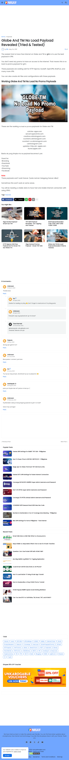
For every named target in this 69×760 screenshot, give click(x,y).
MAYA (34, 651)
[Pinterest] (29, 199)
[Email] (33, 199)
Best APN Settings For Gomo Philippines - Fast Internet (30, 520)
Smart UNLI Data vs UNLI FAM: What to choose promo (29, 536)
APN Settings (28, 641)
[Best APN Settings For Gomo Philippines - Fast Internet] (7, 523)
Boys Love (54, 651)
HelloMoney (26, 651)
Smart (59, 641)
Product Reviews (9, 644)
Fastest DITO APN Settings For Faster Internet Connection (31, 474)
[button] (2, 2)
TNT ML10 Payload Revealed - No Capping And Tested (33, 223)
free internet (17, 324)
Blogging (38, 654)
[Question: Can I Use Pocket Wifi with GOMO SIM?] (7, 553)
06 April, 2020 (16, 300)
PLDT (41, 647)
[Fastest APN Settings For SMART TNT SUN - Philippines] (7, 454)
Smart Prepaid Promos (47, 644)
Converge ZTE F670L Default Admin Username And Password (32, 497)
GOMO (36, 641)
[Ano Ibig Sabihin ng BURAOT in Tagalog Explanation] (7, 561)
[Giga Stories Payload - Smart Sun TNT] (12, 213)
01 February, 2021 (11, 400)
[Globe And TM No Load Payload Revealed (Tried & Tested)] (57, 235)
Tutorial (6, 641)
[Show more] (36, 199)
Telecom (19, 644)
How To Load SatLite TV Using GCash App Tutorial (28, 574)
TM (16, 654)
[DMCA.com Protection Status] (34, 754)
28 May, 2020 (10, 342)
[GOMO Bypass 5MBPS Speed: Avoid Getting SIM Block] (7, 592)
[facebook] (26, 742)
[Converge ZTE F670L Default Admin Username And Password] (7, 500)
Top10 (9, 657)
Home (3, 36)
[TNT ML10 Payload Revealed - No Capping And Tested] (34, 213)
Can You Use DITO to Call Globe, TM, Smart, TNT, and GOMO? (32, 597)
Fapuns (9, 340)
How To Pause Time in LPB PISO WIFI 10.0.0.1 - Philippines (30, 459)
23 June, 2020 (11, 371)
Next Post (64, 442)
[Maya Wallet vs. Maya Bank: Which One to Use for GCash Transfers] (7, 546)
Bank (31, 654)
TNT (39, 651)
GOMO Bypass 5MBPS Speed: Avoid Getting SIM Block (29, 590)
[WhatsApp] (26, 199)
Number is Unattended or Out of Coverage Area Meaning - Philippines (35, 513)
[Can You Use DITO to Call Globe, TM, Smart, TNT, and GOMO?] (7, 600)
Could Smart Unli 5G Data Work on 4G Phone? (27, 567)
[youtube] (42, 742)
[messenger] (30, 742)
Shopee (60, 654)
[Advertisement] (34, 20)
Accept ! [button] (7, 755)
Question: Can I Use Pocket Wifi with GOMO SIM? (28, 551)
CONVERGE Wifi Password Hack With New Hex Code (28, 505)
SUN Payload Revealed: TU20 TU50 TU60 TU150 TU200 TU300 (56, 223)
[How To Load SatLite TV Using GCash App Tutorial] (7, 576)
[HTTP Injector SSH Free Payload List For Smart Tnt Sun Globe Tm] (12, 235)
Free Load (35, 644)
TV (4, 657)
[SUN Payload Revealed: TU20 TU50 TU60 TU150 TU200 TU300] (57, 213)
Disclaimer (36, 757)
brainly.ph (46, 651)
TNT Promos (17, 647)
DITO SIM (19, 641)
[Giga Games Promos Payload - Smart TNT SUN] (34, 235)
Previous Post (6, 442)
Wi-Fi (26, 654)
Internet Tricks (51, 641)
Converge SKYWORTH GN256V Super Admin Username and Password (34, 482)
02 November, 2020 (18, 325)
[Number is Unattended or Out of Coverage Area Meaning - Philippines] (7, 515)
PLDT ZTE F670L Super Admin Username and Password (29, 490)
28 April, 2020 (16, 313)
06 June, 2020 (11, 356)
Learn (12, 641)
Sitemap (59, 757)
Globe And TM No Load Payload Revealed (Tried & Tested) (57, 246)
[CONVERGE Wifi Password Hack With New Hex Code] (7, 507)
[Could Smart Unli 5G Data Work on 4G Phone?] (7, 569)
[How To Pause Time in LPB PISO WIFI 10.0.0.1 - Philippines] (7, 461)
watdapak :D (11, 384)
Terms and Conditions (48, 757)
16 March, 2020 (11, 288)
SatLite (42, 641)
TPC (21, 654)
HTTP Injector (8, 647)
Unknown (10, 286)
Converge (27, 644)
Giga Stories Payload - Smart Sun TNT (10, 222)
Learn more (17, 751)
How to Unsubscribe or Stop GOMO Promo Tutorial (28, 582)
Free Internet (7, 651)
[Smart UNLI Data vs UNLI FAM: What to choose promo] (7, 538)
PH (14, 299)
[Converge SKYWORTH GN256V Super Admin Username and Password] (7, 484)
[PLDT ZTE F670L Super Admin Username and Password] (7, 492)
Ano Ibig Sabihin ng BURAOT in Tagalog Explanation (28, 559)
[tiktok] (38, 742)
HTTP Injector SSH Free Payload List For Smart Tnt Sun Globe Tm (11, 246)
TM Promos (17, 651)
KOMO (45, 654)
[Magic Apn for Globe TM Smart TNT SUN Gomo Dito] (7, 469)
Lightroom (53, 654)
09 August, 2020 (11, 385)
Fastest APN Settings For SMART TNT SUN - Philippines (29, 451)
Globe (25, 647)
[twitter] (34, 742)
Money (56, 647)
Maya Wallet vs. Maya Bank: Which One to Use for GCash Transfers (34, 544)
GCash (59, 644)
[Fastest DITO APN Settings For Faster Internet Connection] (7, 477)
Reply (4, 293)
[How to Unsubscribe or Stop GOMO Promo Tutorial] (7, 584)
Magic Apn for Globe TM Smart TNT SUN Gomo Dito (29, 467)
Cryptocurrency (8, 654)
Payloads (9, 36)
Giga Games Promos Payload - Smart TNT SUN (34, 245)
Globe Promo (34, 647)
